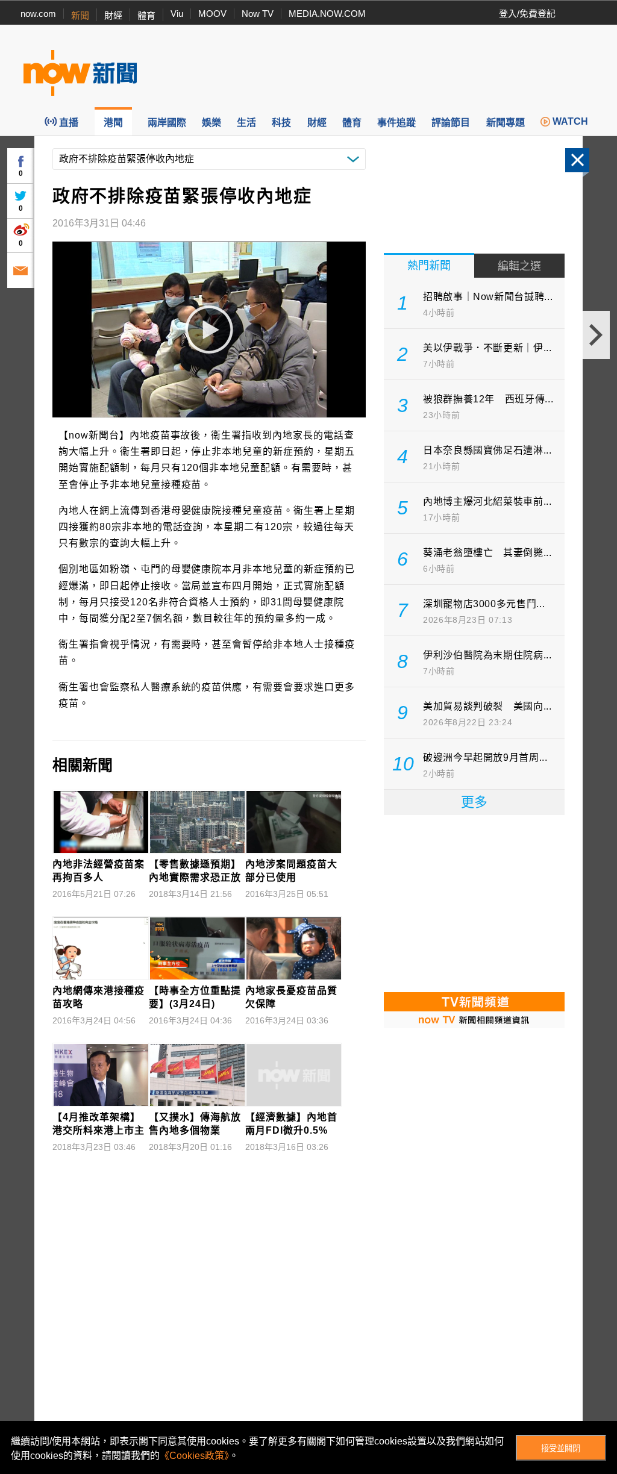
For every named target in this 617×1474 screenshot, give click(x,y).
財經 (113, 15)
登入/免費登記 (527, 13)
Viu (177, 13)
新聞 (80, 15)
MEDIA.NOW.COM (327, 13)
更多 (474, 802)
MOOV (212, 13)
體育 (146, 15)
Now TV (258, 13)
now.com (38, 13)
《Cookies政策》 (194, 1456)
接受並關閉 (560, 1448)
